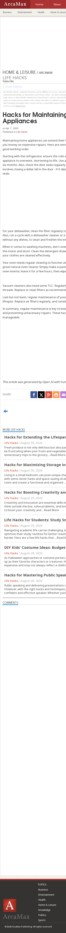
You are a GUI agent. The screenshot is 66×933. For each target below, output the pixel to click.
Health (41, 12)
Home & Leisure (47, 904)
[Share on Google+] (48, 394)
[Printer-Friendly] (56, 394)
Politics (42, 915)
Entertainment (25, 12)
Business (7, 12)
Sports (42, 920)
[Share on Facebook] (33, 394)
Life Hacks (21, 131)
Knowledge (44, 910)
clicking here (20, 106)
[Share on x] (41, 394)
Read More (57, 455)
